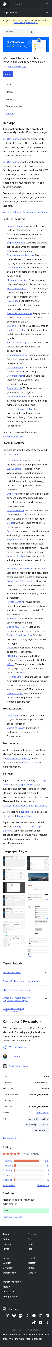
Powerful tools (14, 388)
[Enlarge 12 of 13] (45, 940)
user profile (43, 1125)
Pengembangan (14, 106)
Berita (6, 1239)
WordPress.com (12, 1281)
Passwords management (19, 342)
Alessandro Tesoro (18, 1066)
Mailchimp (12, 618)
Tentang (7, 1234)
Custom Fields (14, 460)
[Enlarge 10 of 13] (45, 897)
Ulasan (9, 92)
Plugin (30, 1244)
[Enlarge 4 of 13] (21, 898)
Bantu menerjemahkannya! (26, 22)
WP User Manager (17, 66)
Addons (17, 212)
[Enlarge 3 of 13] (21, 885)
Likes (9, 647)
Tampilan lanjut (10, 1138)
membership (31, 1125)
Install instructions (12, 972)
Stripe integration (15, 242)
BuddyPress (10, 1296)
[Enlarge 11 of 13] (45, 908)
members (44, 1119)
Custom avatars (15, 267)
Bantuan (10, 113)
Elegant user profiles (17, 280)
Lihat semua (43, 1185)
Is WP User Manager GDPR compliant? (13, 1009)
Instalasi (10, 99)
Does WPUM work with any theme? (21, 981)
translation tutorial (29, 762)
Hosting (7, 1244)
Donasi (32, 1267)
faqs (9, 816)
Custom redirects (15, 375)
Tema (30, 1239)
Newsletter (12, 715)
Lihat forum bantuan (13, 1217)
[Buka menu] (47, 4)
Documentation (31, 212)
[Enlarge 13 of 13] (45, 952)
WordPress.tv (11, 1272)
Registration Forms (16, 539)
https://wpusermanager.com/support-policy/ (25, 805)
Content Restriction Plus (19, 635)
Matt (7, 1286)
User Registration (41, 1130)
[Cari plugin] (32, 32)
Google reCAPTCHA (17, 626)
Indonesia (14, 1309)
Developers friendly (17, 396)
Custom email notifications (20, 255)
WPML (10, 664)
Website (7, 212)
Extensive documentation (20, 409)
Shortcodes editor (16, 288)
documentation (24, 816)
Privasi (6, 1248)
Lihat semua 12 (42, 1113)
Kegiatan (31, 1262)
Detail (9, 84)
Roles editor (13, 300)
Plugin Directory (10, 12)
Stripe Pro (12, 493)
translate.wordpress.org (18, 758)
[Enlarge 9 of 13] (45, 876)
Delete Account (15, 693)
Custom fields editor (17, 355)
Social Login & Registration (20, 581)
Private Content (15, 601)
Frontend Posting (16, 556)
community (33, 1119)
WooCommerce (15, 468)
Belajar (6, 1258)
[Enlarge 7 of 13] (21, 938)
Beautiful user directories (19, 313)
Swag (31, 1272)
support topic (28, 811)
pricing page (13, 454)
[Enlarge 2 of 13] (21, 872)
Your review (9, 1185)
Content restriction (16, 330)
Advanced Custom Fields (19, 568)
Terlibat (31, 1258)
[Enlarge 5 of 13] (21, 911)
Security (11, 531)
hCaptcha (12, 656)
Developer (8, 1267)
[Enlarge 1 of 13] (21, 859)
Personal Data (14, 676)
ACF (43, 568)
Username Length (16, 728)
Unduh (8, 74)
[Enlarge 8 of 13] (45, 859)
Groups (10, 522)
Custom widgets (15, 367)
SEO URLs (12, 325)
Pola (29, 1248)
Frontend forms (15, 226)
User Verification (15, 510)
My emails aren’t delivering (16, 990)
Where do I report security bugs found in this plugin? (16, 999)
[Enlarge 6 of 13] (21, 924)
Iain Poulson (15, 1056)
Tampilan (31, 1234)
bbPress (8, 1291)
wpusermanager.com (13, 436)
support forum (26, 784)
